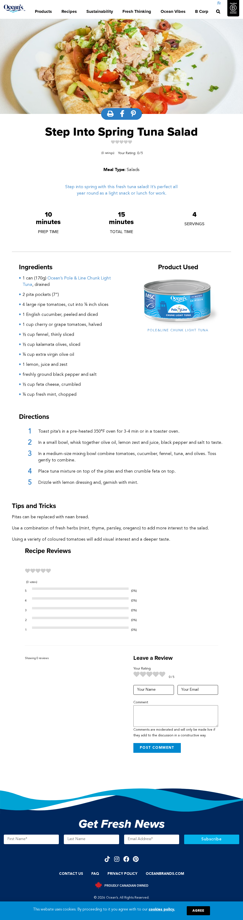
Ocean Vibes (173, 11)
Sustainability (99, 11)
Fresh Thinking (136, 11)
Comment (140, 702)
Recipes (69, 11)
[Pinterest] (136, 859)
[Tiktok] (107, 859)
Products (43, 11)
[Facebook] (126, 859)
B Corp (201, 11)
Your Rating (142, 668)
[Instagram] (117, 859)
